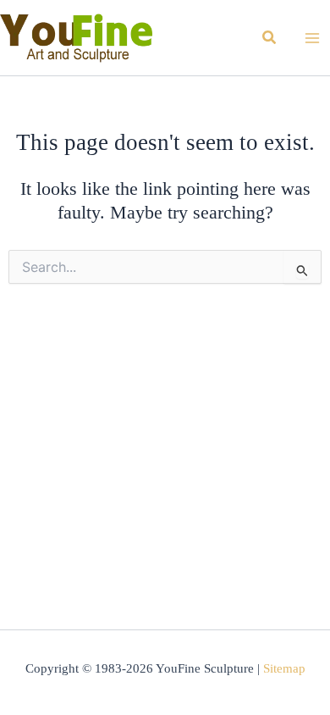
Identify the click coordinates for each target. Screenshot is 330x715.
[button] (270, 38)
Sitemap (284, 668)
